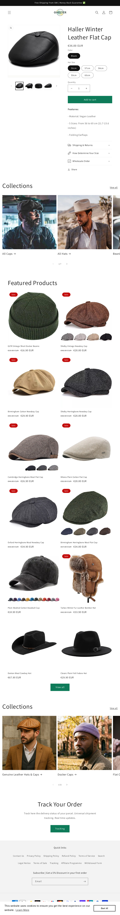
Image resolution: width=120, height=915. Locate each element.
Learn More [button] (22, 910)
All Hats (63, 253)
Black (74, 55)
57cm (87, 68)
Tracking (60, 828)
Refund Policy (69, 855)
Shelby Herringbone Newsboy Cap (76, 411)
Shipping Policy (51, 855)
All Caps (7, 253)
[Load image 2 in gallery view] (29, 86)
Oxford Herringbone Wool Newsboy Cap (26, 542)
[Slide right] (56, 85)
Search (101, 855)
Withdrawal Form (93, 863)
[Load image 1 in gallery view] (19, 86)
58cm (101, 68)
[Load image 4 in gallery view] (48, 86)
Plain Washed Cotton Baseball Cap (24, 608)
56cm (74, 68)
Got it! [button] (104, 908)
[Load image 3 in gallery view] (38, 86)
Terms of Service (87, 855)
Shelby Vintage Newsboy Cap (74, 346)
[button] (9, 12)
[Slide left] (11, 85)
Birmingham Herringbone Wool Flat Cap (79, 542)
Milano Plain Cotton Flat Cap (74, 477)
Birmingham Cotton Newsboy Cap (23, 411)
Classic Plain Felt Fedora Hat (74, 673)
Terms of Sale (40, 863)
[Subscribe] (84, 881)
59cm (74, 75)
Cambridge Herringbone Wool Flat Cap (25, 477)
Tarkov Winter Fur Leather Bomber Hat (78, 608)
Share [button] (74, 169)
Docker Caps (65, 774)
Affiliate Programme (71, 863)
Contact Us (18, 855)
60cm (87, 75)
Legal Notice (24, 863)
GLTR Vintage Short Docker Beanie (23, 346)
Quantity (72, 82)
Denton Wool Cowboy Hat (19, 673)
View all (114, 187)
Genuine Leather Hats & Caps (20, 774)
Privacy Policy (33, 855)
